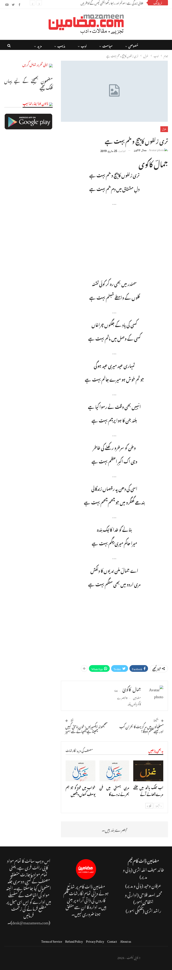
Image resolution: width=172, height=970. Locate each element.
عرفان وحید (153, 885)
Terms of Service (51, 940)
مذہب (61, 45)
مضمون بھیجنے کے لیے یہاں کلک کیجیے (28, 83)
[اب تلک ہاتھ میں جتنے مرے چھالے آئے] (148, 770)
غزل (164, 129)
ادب (84, 45)
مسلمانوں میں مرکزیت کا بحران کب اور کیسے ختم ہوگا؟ (141, 728)
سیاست (107, 45)
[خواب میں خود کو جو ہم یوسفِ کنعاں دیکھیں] (80, 770)
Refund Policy (74, 940)
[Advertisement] (114, 242)
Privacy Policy (95, 940)
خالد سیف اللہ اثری (148, 869)
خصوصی (133, 45)
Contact (112, 940)
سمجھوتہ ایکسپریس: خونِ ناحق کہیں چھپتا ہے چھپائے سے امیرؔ (86, 728)
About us (125, 940)
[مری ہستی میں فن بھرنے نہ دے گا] (114, 770)
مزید (39, 45)
